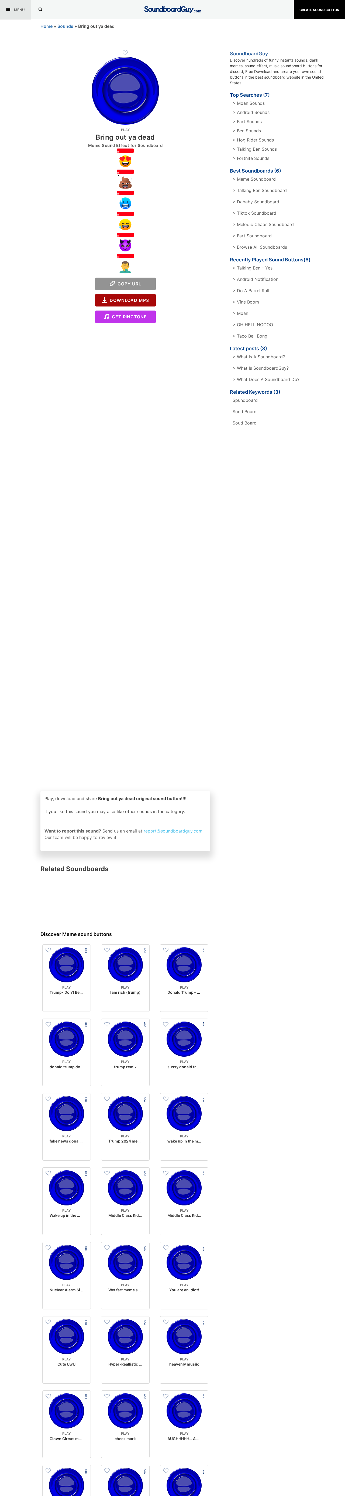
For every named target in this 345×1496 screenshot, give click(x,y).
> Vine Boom (246, 302)
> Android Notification (255, 279)
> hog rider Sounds (253, 140)
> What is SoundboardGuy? (261, 368)
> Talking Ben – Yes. (253, 268)
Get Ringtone (128, 316)
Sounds (65, 26)
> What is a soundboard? (259, 356)
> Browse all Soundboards (260, 247)
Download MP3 (128, 300)
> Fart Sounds (247, 121)
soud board (245, 423)
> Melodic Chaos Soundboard (263, 224)
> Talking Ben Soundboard (260, 190)
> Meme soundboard (254, 179)
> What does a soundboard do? (266, 379)
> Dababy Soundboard (256, 201)
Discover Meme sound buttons (76, 934)
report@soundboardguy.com (173, 831)
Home (46, 26)
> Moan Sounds (249, 103)
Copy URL (128, 284)
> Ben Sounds (247, 130)
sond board (245, 411)
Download (66, 1003)
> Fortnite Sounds (251, 158)
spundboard (245, 400)
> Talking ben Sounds (255, 149)
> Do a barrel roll (251, 290)
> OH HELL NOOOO (253, 324)
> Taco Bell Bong (250, 336)
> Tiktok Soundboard (254, 213)
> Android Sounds (251, 112)
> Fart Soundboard (252, 235)
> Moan (240, 313)
